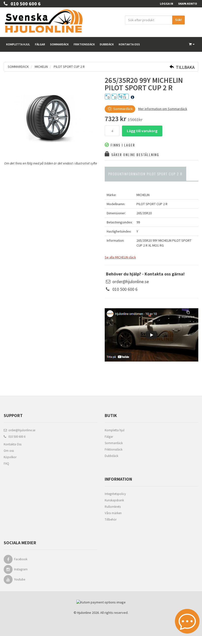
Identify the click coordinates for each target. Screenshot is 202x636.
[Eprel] (132, 97)
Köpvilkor (10, 457)
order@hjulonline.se (130, 281)
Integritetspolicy (115, 494)
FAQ (6, 463)
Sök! (178, 20)
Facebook (20, 559)
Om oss (9, 451)
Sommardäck (59, 44)
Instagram (21, 569)
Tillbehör (111, 519)
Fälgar (40, 44)
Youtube (19, 579)
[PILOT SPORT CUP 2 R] (50, 118)
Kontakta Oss (12, 444)
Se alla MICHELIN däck (120, 257)
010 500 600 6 (24, 3)
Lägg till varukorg (142, 130)
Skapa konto (187, 3)
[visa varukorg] (191, 44)
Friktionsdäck (84, 44)
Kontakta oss (129, 44)
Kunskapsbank (114, 500)
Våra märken (113, 513)
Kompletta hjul (18, 44)
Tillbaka (184, 67)
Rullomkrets (113, 507)
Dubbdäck (107, 44)
